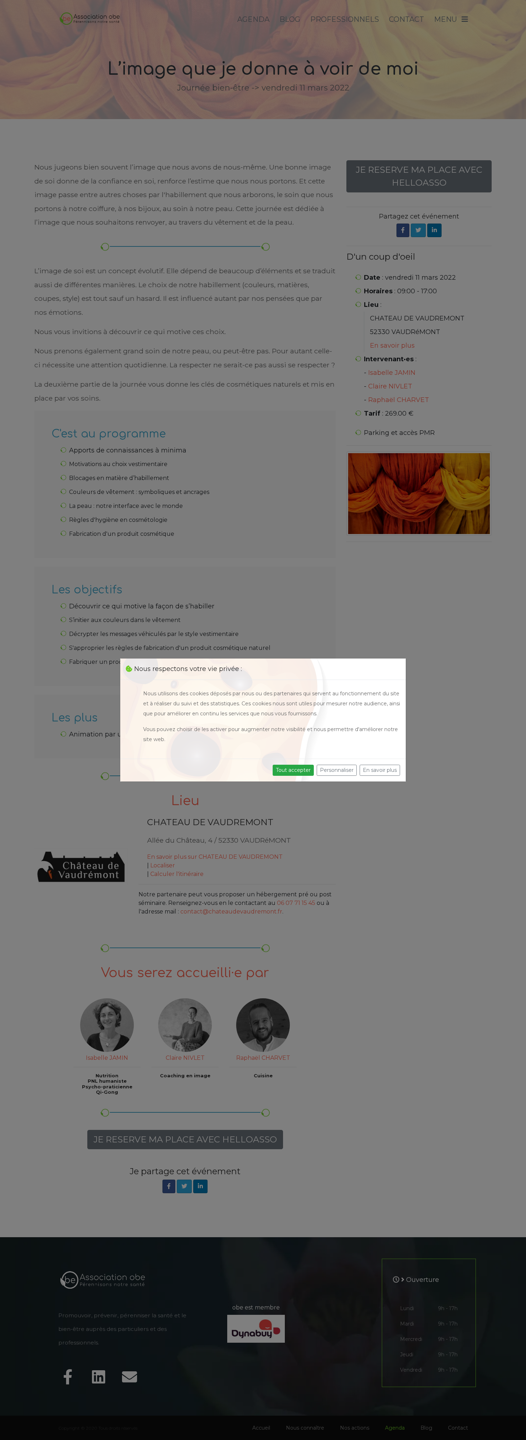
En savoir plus (380, 770)
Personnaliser (337, 770)
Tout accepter (293, 770)
